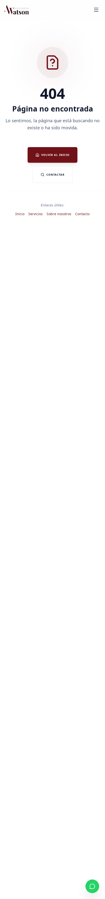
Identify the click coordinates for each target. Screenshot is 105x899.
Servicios (35, 214)
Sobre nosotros (59, 214)
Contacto (82, 214)
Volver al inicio (55, 155)
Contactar (55, 174)
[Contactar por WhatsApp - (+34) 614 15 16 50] (92, 886)
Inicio (19, 214)
